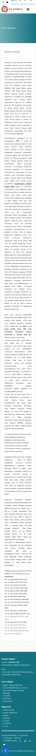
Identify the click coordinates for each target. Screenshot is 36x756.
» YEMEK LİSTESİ (8, 710)
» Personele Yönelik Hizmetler (13, 690)
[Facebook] (20, 741)
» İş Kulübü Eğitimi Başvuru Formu (15, 688)
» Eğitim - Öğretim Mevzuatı (12, 685)
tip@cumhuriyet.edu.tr (22, 665)
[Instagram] (3, 2)
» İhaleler (5, 715)
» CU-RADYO (6, 723)
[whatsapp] (3, 6)
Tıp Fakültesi (15, 9)
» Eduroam (6, 718)
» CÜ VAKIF (6, 696)
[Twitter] (25, 741)
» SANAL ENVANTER (9, 713)
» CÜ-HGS (5, 721)
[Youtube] (7, 2)
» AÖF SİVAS (6, 698)
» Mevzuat (6, 693)
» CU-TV (5, 726)
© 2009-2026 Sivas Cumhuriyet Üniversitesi (18, 751)
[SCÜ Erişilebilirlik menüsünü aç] (5, 751)
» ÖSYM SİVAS (7, 701)
